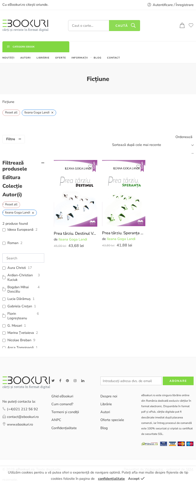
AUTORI (25, 57)
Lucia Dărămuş (19, 299)
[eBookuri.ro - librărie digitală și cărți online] (25, 26)
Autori (105, 412)
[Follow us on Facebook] (60, 380)
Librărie (106, 404)
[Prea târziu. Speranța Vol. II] (124, 193)
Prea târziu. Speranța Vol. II (124, 233)
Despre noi (108, 396)
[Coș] (182, 26)
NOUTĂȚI (8, 57)
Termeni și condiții (65, 412)
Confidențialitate (64, 428)
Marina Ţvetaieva (20, 332)
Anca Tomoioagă (20, 347)
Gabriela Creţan (19, 306)
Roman (12, 243)
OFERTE (60, 57)
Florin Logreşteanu (17, 315)
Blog (104, 428)
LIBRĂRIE (43, 57)
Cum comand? (62, 404)
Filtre (10, 139)
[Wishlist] (90, 166)
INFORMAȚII (79, 57)
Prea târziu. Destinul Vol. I (75, 233)
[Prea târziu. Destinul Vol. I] (75, 193)
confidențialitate (111, 478)
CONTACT (113, 57)
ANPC (56, 419)
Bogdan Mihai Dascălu (18, 289)
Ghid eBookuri (62, 396)
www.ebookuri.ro (20, 424)
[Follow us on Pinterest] (67, 380)
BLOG (97, 57)
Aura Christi (16, 268)
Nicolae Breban (19, 340)
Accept (134, 478)
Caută (121, 26)
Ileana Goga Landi (73, 239)
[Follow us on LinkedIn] (82, 380)
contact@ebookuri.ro (23, 416)
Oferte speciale (112, 419)
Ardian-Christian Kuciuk (20, 277)
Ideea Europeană (20, 229)
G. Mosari (14, 325)
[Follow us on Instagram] (75, 380)
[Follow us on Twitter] (52, 380)
